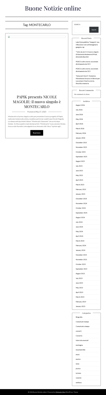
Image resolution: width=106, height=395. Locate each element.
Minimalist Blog (60, 392)
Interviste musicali (82, 340)
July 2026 (79, 110)
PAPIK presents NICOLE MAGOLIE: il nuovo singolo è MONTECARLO (37, 101)
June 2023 (79, 283)
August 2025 (80, 161)
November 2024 (81, 203)
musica (78, 359)
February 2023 (81, 302)
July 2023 (79, 278)
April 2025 (79, 180)
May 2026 (79, 119)
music (78, 354)
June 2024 (79, 227)
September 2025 (81, 156)
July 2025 (79, 166)
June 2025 (79, 171)
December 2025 (81, 142)
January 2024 (80, 250)
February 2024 (81, 245)
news (77, 364)
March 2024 (80, 241)
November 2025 (81, 147)
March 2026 (80, 128)
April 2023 (79, 292)
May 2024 (79, 231)
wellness (79, 382)
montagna (79, 345)
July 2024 (79, 222)
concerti (78, 331)
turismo (78, 373)
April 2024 (79, 236)
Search (77, 24)
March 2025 (80, 185)
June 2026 (79, 114)
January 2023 (80, 306)
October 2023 (81, 264)
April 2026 (79, 124)
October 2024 (81, 208)
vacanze (78, 378)
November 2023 (81, 259)
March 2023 (80, 297)
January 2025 (80, 194)
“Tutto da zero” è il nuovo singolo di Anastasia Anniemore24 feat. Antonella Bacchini (87, 54)
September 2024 (81, 213)
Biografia (79, 317)
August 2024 (80, 217)
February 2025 (81, 189)
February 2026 (81, 133)
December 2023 (81, 255)
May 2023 (79, 288)
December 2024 (81, 199)
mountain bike (80, 350)
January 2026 (80, 138)
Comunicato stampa (82, 326)
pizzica (78, 368)
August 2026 (80, 105)
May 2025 (79, 175)
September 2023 (81, 269)
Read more (37, 133)
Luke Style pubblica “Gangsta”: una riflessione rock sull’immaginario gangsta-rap (87, 44)
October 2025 (81, 152)
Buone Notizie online (53, 8)
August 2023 (80, 273)
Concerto (79, 336)
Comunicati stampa (82, 322)
